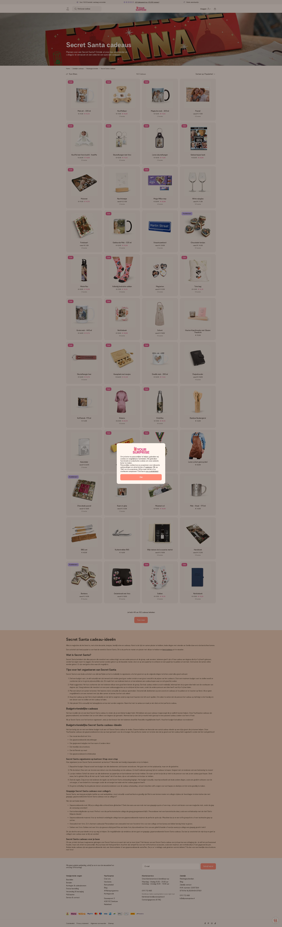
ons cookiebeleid (152, 471)
